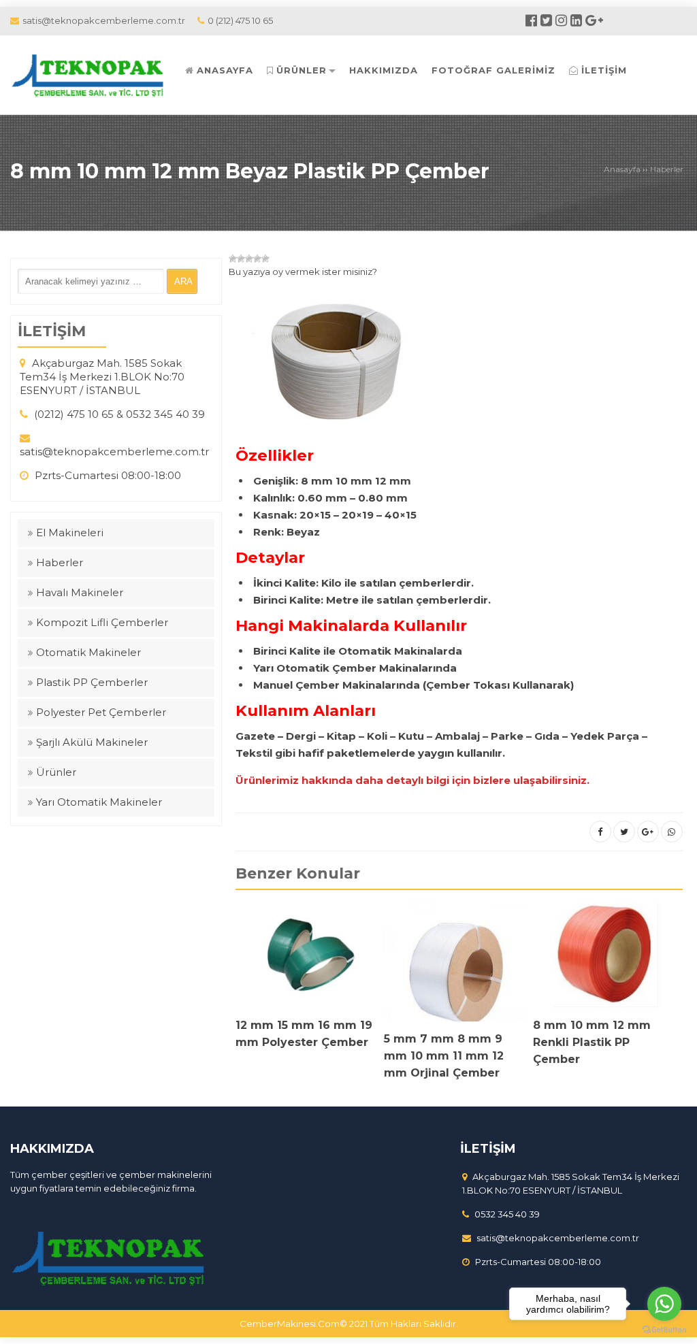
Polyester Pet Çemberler (101, 712)
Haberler (666, 169)
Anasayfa (622, 169)
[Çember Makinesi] (91, 74)
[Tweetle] (624, 831)
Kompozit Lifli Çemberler (102, 622)
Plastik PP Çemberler (92, 682)
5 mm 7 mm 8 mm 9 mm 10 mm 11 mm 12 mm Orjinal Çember (444, 1055)
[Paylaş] (600, 831)
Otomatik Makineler (88, 652)
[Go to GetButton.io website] (664, 1330)
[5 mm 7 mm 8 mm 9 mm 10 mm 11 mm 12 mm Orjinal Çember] (456, 965)
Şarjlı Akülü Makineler (92, 742)
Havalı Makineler (79, 592)
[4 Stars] (257, 259)
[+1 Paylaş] (648, 831)
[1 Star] (233, 259)
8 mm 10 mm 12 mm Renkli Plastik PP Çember (592, 1042)
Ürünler (56, 772)
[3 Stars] (249, 259)
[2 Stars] (241, 259)
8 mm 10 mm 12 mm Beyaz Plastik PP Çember (249, 171)
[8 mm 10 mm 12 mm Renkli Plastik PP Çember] (605, 959)
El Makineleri (69, 532)
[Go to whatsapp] (664, 1304)
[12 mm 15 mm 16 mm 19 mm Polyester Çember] (308, 959)
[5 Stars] (265, 259)
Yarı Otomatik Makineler (99, 802)
